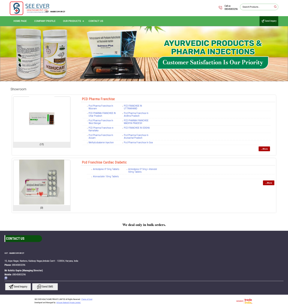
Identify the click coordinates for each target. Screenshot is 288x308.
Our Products (72, 21)
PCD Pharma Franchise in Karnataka (101, 129)
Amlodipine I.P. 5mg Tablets (106, 169)
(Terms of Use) (86, 299)
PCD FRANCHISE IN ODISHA (137, 127)
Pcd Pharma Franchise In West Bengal (101, 122)
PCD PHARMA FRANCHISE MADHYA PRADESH (136, 122)
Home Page (20, 21)
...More (264, 149)
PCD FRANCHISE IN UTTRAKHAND (133, 107)
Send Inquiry (270, 20)
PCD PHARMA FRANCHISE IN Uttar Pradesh (102, 114)
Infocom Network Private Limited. (68, 303)
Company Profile (45, 21)
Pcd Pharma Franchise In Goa (138, 142)
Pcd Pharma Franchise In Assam (101, 136)
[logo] (29, 14)
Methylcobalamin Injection (101, 142)
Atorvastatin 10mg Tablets (106, 176)
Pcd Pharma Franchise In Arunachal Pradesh (136, 136)
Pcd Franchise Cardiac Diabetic (104, 162)
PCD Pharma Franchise (98, 99)
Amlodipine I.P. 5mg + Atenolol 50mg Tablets (142, 170)
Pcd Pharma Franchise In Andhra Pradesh (136, 114)
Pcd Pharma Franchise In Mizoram (101, 107)
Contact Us (95, 21)
